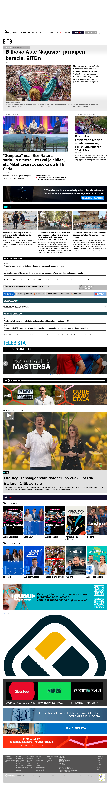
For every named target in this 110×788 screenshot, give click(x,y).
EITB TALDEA (91, 32)
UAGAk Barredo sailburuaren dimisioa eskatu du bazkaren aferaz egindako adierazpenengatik (43, 273)
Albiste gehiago (13, 258)
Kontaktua (83, 776)
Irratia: (18, 756)
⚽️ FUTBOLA (28, 294)
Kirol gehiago (38, 765)
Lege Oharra (41, 776)
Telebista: (8, 756)
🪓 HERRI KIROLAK (77, 294)
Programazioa (8, 758)
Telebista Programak (10, 760)
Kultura (29, 763)
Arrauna (37, 763)
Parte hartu (63, 764)
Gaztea (18, 763)
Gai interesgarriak (65, 766)
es (106, 33)
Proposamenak (19, 349)
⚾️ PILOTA (19, 294)
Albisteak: (30, 756)
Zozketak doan (64, 762)
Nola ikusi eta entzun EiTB (68, 770)
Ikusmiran (29, 765)
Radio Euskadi (20, 760)
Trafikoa (62, 759)
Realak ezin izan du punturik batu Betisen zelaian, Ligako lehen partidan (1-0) (36, 321)
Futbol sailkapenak (40, 767)
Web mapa (90, 776)
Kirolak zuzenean (39, 770)
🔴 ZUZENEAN (99, 294)
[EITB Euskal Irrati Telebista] (10, 32)
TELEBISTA (14, 343)
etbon (15, 380)
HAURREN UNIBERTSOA (50, 703)
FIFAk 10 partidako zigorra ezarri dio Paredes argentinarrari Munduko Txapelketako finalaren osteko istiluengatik (51, 335)
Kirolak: (38, 756)
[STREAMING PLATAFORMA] (87, 690)
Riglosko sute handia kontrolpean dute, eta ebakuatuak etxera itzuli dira (34, 266)
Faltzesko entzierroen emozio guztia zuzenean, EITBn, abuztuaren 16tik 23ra (88, 143)
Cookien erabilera (51, 776)
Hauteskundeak (64, 760)
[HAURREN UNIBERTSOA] (54, 690)
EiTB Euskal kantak (21, 767)
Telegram (99, 764)
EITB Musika (19, 765)
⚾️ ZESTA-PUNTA (51, 294)
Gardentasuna (75, 776)
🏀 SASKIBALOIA (39, 294)
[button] (47, 374)
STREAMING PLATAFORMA (84, 703)
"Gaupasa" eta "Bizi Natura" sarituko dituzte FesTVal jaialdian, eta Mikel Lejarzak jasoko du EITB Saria (34, 162)
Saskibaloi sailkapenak (41, 769)
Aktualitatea (30, 758)
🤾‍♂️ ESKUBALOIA (64, 294)
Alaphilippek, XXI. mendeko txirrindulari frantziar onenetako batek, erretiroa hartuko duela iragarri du (46, 328)
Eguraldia (29, 767)
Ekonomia (29, 760)
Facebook (99, 758)
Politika (29, 762)
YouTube (99, 768)
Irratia (46, 33)
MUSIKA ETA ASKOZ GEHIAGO (21, 703)
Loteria (61, 763)
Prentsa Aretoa (64, 771)
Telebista (39, 32)
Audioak (49, 762)
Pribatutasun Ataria (31, 776)
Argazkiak (49, 760)
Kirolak (31, 32)
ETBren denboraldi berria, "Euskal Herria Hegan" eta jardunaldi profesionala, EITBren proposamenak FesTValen (52, 179)
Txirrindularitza (39, 760)
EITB (7, 41)
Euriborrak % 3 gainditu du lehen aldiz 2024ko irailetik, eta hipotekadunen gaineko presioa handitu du (47, 280)
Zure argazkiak (88, 286)
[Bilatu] (100, 33)
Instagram (99, 762)
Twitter (98, 760)
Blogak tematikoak (66, 768)
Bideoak (7, 762)
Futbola (37, 758)
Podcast (18, 770)
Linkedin (99, 766)
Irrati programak (20, 769)
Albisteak (23, 32)
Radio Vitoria (19, 762)
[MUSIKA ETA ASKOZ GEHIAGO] (22, 690)
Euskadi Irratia (20, 758)
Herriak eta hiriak (65, 767)
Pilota (36, 762)
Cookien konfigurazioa (63, 776)
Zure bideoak (86, 288)
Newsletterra (100, 756)
